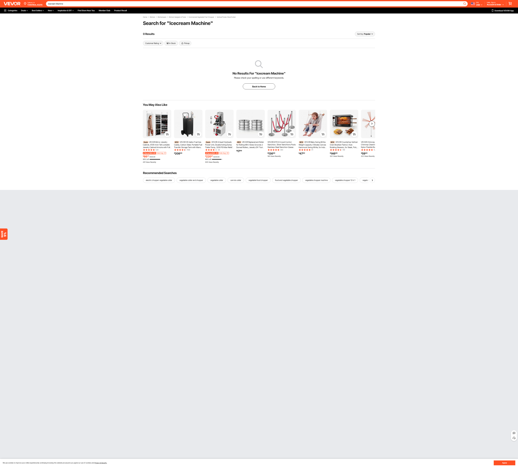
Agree (504, 463)
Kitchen (152, 17)
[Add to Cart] (167, 134)
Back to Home (259, 86)
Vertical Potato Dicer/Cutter (226, 17)
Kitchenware (162, 17)
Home (145, 17)
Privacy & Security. (100, 463)
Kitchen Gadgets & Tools (177, 17)
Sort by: (360, 34)
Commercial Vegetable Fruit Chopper (201, 17)
